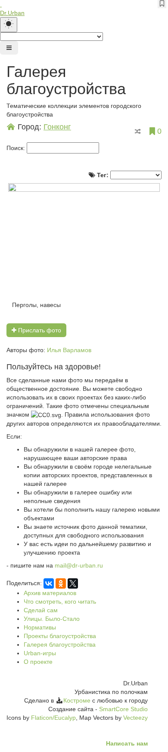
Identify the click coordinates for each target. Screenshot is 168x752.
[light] (8, 24)
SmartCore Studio (123, 709)
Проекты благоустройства (60, 635)
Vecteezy (135, 717)
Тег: (103, 175)
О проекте (38, 661)
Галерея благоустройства (60, 644)
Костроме (76, 700)
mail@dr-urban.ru (79, 565)
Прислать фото (38, 330)
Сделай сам (41, 610)
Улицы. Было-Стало (52, 618)
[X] (73, 583)
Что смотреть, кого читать (60, 601)
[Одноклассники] (61, 583)
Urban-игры (40, 653)
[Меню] (9, 48)
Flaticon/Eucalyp (53, 717)
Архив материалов (50, 592)
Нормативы (40, 627)
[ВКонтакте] (49, 583)
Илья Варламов (69, 350)
